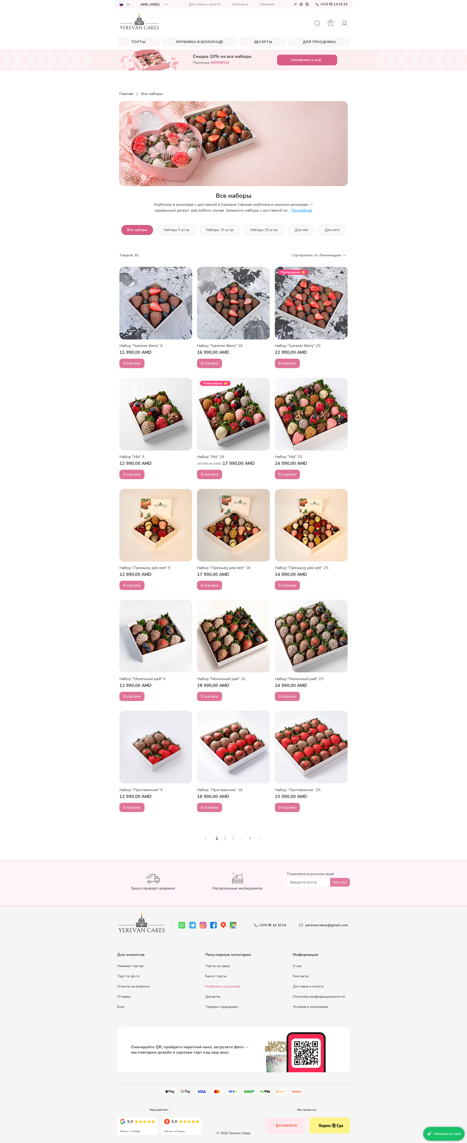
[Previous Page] (206, 838)
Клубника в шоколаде (222, 986)
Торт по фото (128, 976)
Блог (121, 1006)
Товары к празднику (221, 1006)
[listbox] (154, 4)
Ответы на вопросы (133, 986)
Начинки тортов (130, 966)
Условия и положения (310, 1006)
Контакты (301, 976)
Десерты (212, 996)
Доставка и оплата (308, 986)
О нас (297, 966)
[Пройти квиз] (285, 1125)
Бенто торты (215, 976)
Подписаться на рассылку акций (310, 874)
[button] (154, 4)
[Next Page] (261, 838)
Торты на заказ (217, 966)
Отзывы (123, 996)
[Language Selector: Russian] (124, 4)
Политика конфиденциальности (319, 996)
